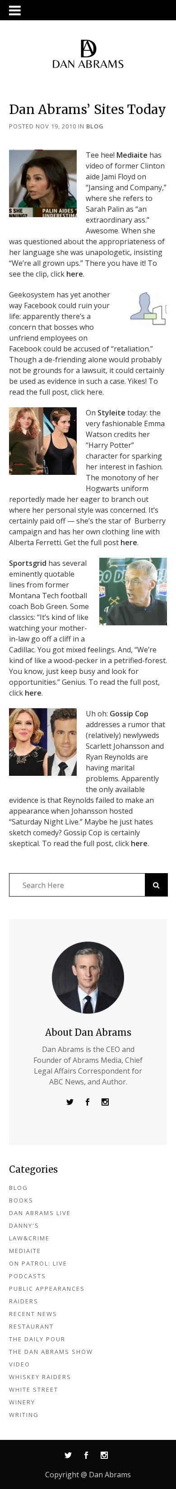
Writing (24, 1415)
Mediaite (132, 155)
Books (21, 1200)
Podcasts (27, 1276)
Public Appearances (47, 1288)
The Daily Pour (37, 1339)
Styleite (111, 413)
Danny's (24, 1225)
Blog (95, 126)
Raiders (23, 1301)
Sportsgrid (27, 563)
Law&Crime (29, 1238)
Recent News (33, 1314)
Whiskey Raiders (40, 1377)
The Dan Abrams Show (51, 1352)
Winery (22, 1402)
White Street (33, 1389)
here (74, 274)
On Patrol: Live (38, 1263)
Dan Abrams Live (40, 1213)
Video (19, 1364)
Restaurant (31, 1326)
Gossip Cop (129, 714)
